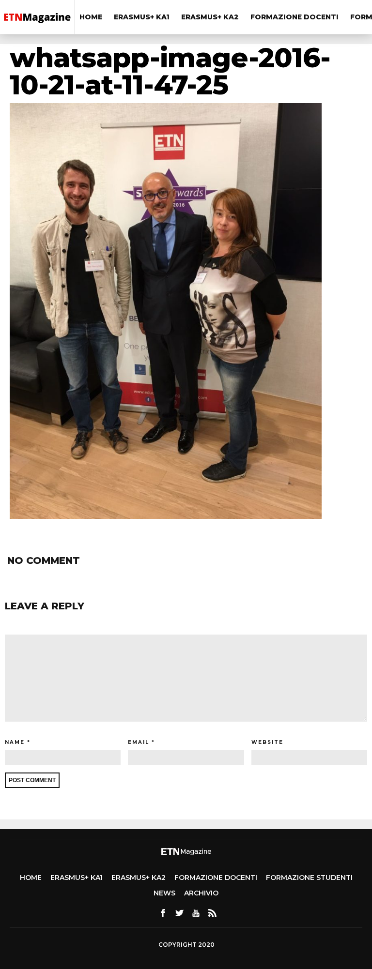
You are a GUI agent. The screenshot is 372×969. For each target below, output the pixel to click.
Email (138, 742)
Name (15, 742)
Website (267, 742)
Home (90, 17)
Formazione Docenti (294, 17)
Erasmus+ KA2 (210, 17)
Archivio (201, 893)
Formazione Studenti (309, 877)
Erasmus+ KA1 (142, 17)
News (164, 893)
